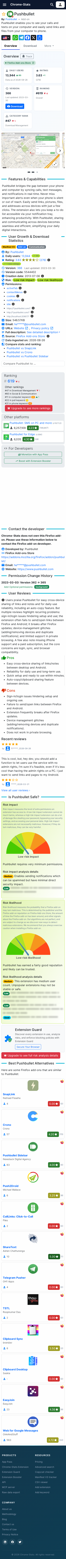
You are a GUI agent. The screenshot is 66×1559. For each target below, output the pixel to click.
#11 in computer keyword (19, 397)
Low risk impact (24, 280)
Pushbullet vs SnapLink (21, 348)
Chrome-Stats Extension (15, 1467)
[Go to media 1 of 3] (29, 172)
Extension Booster (12, 1477)
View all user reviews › (15, 790)
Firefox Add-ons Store (19, 63)
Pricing (38, 1461)
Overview (10, 45)
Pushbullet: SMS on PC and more (31, 423)
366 (19, 268)
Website (19, 328)
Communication (37, 247)
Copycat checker (44, 1472)
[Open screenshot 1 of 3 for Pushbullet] (30, 150)
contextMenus (15, 292)
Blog (4, 1519)
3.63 (30, 260)
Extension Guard (11, 1472)
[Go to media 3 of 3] (37, 172)
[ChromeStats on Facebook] (12, 1542)
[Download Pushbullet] (18, 98)
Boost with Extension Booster (34, 460)
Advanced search (44, 1467)
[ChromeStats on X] (20, 1542)
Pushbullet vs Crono (19, 352)
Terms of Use (9, 1529)
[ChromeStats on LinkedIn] (5, 1542)
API (4, 1482)
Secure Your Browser (28, 1046)
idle (9, 304)
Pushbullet (11, 19)
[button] (4, 4)
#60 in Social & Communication (21, 393)
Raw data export (11, 1492)
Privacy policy (40, 328)
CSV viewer (41, 1482)
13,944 (26, 256)
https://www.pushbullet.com (35, 569)
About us (7, 1509)
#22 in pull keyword (16, 400)
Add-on (25, 19)
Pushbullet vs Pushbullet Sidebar (27, 356)
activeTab (12, 288)
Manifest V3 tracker (46, 1477)
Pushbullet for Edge (22, 434)
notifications (13, 300)
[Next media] (60, 150)
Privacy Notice (10, 1534)
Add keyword (42, 1492)
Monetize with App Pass (34, 454)
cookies (11, 296)
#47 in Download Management (20, 390)
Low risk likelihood (50, 280)
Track (28, 56)
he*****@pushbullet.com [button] (30, 324)
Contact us (8, 1524)
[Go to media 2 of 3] (33, 172)
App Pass (7, 1461)
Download (30, 45)
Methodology (9, 1514)
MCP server (8, 1487)
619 (13, 381)
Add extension (42, 1487)
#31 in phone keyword (18, 403)
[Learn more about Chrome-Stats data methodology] (48, 336)
